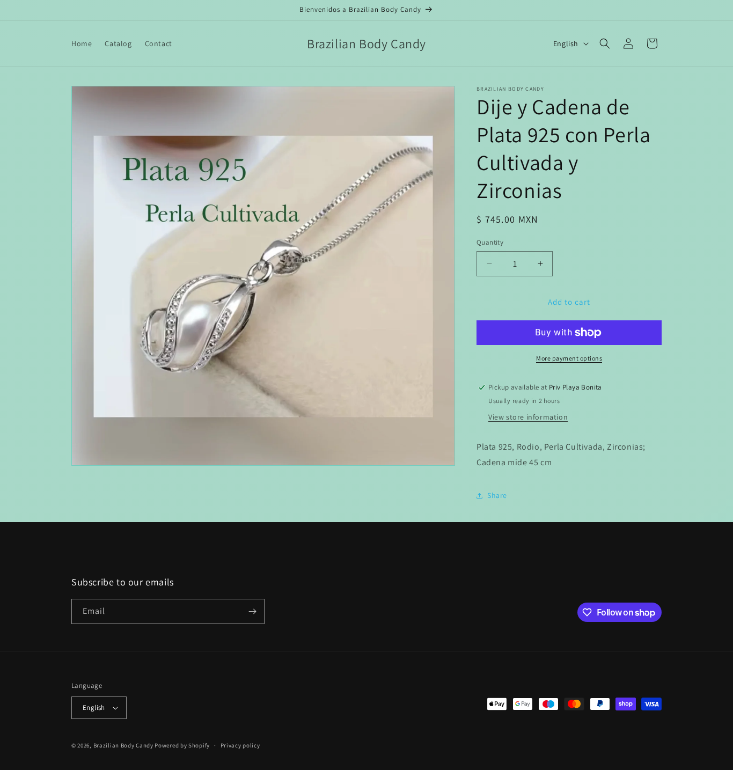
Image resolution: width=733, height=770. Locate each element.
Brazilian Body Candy (123, 745)
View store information (528, 417)
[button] (605, 43)
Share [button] (497, 495)
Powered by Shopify (182, 745)
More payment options (569, 358)
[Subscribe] (252, 611)
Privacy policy (240, 745)
